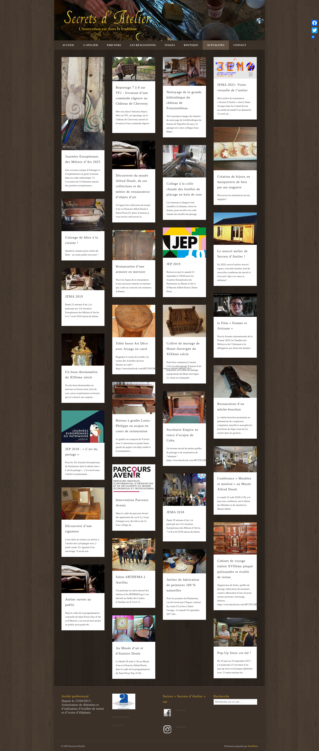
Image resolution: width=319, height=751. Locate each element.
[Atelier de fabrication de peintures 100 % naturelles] (184, 561)
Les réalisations (143, 45)
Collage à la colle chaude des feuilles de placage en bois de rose (184, 189)
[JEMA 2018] (184, 490)
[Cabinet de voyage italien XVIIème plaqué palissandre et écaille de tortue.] (235, 538)
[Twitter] (314, 30)
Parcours (114, 45)
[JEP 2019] (184, 242)
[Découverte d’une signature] (83, 503)
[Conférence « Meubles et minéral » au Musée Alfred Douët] (235, 459)
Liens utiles (118, 725)
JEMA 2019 (74, 296)
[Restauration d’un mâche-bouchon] (235, 381)
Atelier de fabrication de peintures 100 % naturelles (183, 585)
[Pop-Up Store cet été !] (235, 632)
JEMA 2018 (175, 512)
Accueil (68, 45)
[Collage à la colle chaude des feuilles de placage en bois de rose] (184, 161)
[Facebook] (314, 23)
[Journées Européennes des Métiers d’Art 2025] (83, 103)
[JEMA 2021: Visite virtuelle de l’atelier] (235, 68)
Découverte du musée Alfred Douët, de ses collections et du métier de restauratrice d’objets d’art (133, 186)
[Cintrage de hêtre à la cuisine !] (83, 215)
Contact (239, 45)
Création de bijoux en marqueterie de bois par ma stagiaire (233, 182)
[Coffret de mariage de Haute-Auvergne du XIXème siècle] (184, 321)
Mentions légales (120, 716)
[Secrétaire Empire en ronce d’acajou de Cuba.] (184, 407)
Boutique (191, 45)
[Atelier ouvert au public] (83, 578)
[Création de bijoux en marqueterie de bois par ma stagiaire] (235, 148)
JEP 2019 (174, 264)
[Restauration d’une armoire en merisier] (133, 245)
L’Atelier (90, 45)
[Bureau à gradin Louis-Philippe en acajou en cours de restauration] (133, 398)
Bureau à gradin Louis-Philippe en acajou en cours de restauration (133, 426)
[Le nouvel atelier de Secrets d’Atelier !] (235, 229)
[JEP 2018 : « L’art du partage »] (83, 426)
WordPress (253, 746)
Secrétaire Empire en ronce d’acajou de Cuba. (182, 435)
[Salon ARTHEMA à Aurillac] (133, 554)
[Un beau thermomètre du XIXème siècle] (83, 350)
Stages (170, 45)
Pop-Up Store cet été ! (234, 653)
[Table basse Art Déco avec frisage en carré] (133, 321)
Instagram (181, 726)
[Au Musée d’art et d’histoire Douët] (133, 628)
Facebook (181, 710)
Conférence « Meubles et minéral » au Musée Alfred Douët (234, 484)
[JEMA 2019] (83, 279)
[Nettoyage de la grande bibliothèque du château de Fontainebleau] (184, 71)
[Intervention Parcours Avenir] (133, 479)
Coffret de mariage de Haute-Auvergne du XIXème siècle (183, 348)
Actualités (215, 45)
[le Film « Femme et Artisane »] (235, 305)
